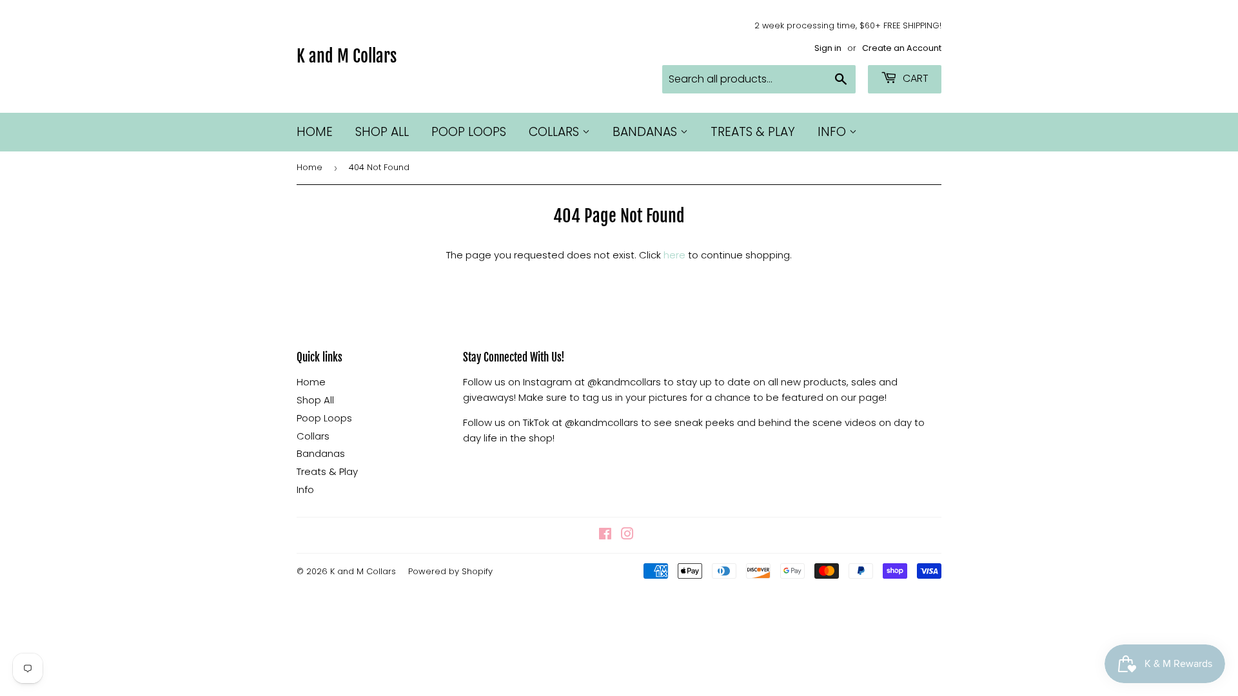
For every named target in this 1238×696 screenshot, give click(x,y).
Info (833, 131)
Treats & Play (753, 131)
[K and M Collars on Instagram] (627, 535)
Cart (914, 78)
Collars (555, 131)
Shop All (382, 131)
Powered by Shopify (450, 571)
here (674, 255)
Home (315, 131)
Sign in (827, 48)
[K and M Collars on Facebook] (605, 535)
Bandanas (646, 131)
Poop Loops (468, 131)
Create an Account (901, 48)
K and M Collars (347, 56)
